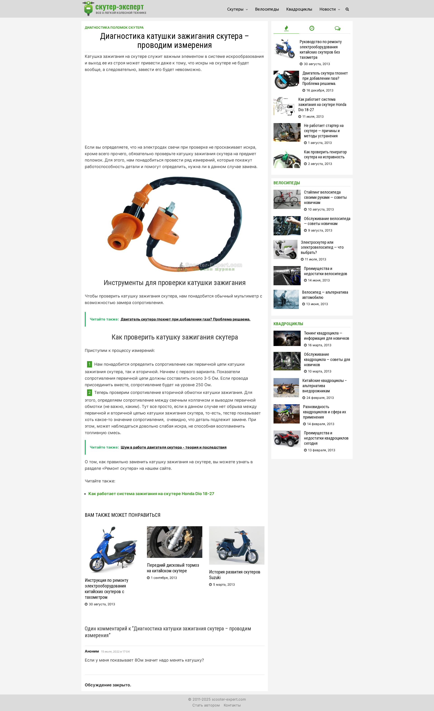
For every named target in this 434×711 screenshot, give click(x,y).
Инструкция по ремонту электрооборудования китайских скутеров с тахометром (106, 589)
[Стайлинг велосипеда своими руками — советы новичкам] (287, 192)
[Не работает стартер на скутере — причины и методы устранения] (287, 126)
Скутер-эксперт (119, 6)
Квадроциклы (299, 9)
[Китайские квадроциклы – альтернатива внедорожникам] (286, 381)
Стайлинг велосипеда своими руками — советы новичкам (325, 197)
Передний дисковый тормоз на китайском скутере (173, 567)
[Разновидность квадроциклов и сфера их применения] (287, 407)
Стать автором (206, 705)
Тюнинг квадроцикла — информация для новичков (326, 336)
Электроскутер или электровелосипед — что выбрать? (322, 247)
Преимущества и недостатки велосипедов (325, 271)
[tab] (286, 28)
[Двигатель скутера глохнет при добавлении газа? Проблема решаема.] (286, 73)
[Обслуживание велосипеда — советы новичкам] (287, 219)
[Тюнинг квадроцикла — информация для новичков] (287, 333)
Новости (327, 9)
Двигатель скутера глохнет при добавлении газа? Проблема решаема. (325, 78)
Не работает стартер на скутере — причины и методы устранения (324, 130)
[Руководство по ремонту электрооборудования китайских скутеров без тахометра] (285, 42)
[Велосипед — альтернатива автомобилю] (286, 292)
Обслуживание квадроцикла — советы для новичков (327, 359)
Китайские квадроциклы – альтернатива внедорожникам (324, 385)
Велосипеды (267, 9)
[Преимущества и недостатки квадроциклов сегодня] (287, 433)
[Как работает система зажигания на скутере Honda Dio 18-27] (284, 99)
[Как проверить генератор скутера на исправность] (287, 152)
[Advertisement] (174, 110)
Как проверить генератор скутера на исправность (325, 154)
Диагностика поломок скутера (114, 27)
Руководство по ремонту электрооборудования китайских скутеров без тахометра (321, 49)
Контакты (232, 705)
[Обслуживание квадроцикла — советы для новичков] (287, 354)
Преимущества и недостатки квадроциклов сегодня (326, 438)
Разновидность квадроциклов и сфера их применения (324, 411)
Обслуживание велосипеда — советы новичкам (327, 221)
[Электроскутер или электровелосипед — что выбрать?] (285, 242)
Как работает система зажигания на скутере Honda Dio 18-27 (151, 493)
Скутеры (235, 9)
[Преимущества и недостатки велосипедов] (287, 269)
